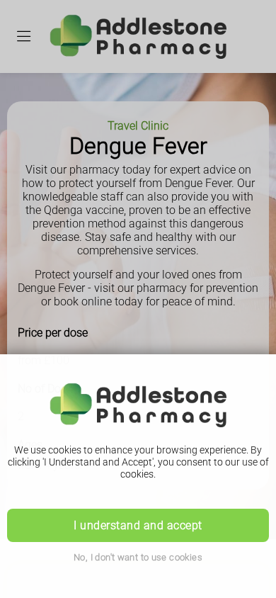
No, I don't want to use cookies (138, 557)
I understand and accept (138, 525)
